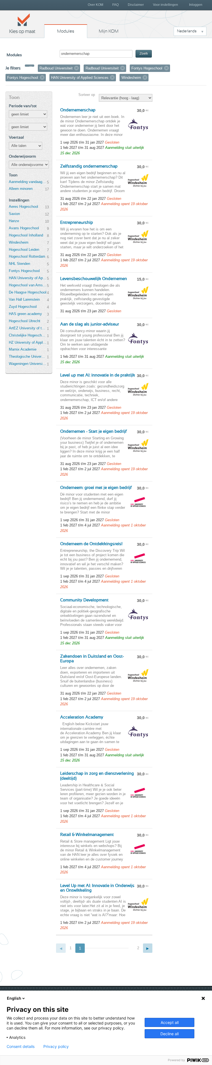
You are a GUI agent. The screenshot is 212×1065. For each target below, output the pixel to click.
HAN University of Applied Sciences (28, 278)
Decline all (169, 1033)
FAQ (115, 4)
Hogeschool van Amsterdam (28, 285)
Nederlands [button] (187, 31)
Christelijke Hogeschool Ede (28, 335)
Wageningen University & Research (28, 364)
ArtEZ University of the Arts (28, 328)
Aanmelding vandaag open (28, 182)
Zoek (143, 53)
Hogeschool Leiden (24, 250)
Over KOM (95, 4)
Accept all (170, 1022)
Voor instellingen (165, 4)
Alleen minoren (21, 189)
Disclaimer (136, 4)
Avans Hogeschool (24, 228)
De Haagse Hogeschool (27, 292)
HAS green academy (25, 314)
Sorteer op (86, 95)
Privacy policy (56, 1046)
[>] (148, 948)
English (14, 998)
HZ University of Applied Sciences (28, 342)
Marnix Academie (22, 349)
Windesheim (18, 242)
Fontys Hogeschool (24, 271)
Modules (65, 31)
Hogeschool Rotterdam (27, 256)
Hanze (14, 221)
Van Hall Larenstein (24, 299)
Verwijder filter (30, 68)
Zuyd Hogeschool (23, 307)
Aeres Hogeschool (23, 207)
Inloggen (195, 4)
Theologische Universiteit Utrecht (28, 356)
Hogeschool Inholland (26, 235)
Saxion (14, 214)
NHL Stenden (19, 264)
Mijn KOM (108, 31)
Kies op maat (22, 23)
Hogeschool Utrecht (24, 321)
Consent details (21, 1046)
